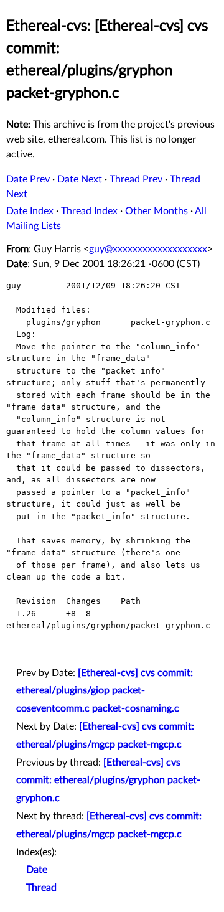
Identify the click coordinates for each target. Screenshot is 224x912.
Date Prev (28, 179)
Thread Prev (136, 179)
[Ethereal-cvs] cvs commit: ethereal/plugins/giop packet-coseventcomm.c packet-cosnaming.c (104, 691)
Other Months (156, 211)
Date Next (79, 179)
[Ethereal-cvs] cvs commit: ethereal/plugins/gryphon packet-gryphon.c (108, 781)
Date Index (30, 211)
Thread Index (89, 211)
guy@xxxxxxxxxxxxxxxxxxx (148, 249)
